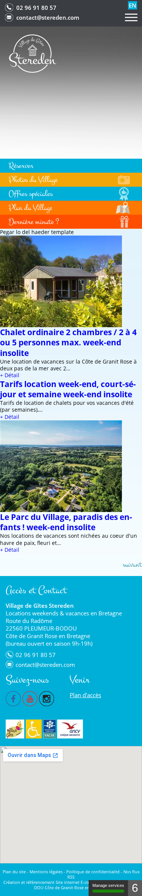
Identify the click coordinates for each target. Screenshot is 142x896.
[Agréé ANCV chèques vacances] (70, 729)
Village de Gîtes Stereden (40, 605)
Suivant (132, 564)
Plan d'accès (85, 695)
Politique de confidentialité (93, 871)
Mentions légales (46, 871)
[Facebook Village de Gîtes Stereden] (13, 698)
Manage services (108, 885)
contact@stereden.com (47, 17)
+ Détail (9, 375)
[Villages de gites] (15, 729)
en (132, 5)
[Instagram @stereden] (46, 698)
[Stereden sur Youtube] (29, 698)
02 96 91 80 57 (36, 7)
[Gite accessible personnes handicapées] (34, 729)
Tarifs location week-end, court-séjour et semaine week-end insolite (68, 389)
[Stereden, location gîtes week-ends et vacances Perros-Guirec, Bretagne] (32, 52)
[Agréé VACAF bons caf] (49, 729)
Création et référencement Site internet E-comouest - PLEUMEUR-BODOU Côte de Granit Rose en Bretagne (71, 884)
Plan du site (14, 871)
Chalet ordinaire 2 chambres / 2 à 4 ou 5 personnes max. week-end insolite (68, 342)
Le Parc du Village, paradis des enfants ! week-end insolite (66, 522)
